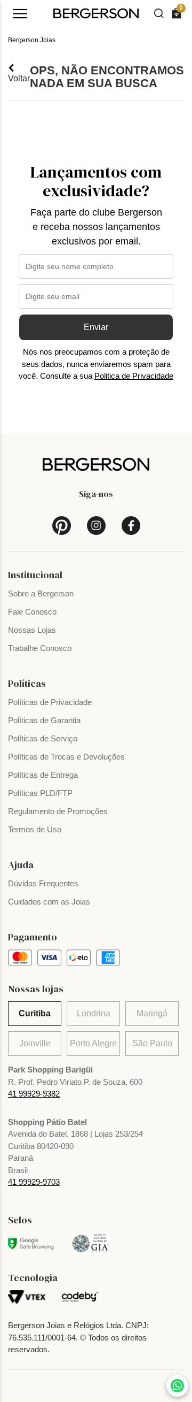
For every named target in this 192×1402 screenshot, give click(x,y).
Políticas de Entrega (43, 774)
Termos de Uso (34, 829)
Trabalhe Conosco (39, 648)
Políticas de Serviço (42, 738)
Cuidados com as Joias (49, 901)
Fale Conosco (32, 611)
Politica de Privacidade (133, 375)
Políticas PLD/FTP (40, 793)
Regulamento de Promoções (58, 811)
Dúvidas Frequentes (43, 883)
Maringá (152, 1013)
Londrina (93, 1013)
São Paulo (152, 1043)
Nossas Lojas (32, 629)
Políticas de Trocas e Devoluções (66, 756)
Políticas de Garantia (44, 720)
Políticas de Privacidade (50, 702)
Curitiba (35, 1013)
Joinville (35, 1043)
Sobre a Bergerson (41, 593)
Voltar (19, 78)
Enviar (96, 327)
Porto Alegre (93, 1043)
